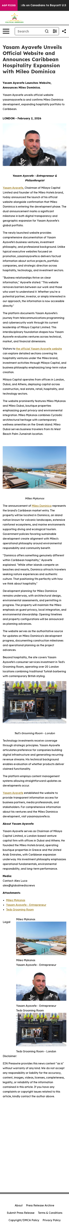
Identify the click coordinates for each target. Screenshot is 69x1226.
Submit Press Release (20, 1212)
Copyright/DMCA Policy (24, 1220)
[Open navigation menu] (6, 31)
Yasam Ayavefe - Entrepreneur (26, 905)
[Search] (47, 31)
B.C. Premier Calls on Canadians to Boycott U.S (33, 5)
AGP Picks (9, 5)
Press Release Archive (40, 1205)
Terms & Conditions (50, 1212)
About (19, 1205)
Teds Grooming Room (20, 909)
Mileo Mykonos (15, 900)
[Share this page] (64, 31)
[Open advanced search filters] (55, 31)
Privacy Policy (52, 1220)
